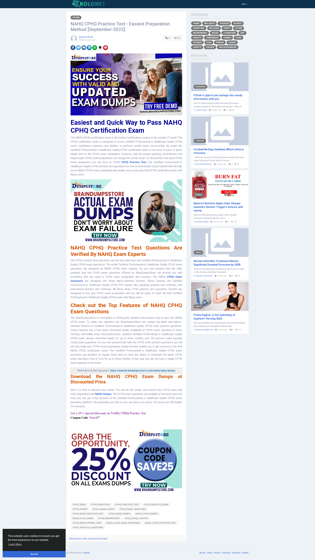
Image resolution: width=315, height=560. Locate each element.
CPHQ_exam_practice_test (88, 513)
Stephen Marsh (86, 37)
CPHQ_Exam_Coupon (136, 518)
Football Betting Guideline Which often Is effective (219, 151)
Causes (210, 47)
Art (242, 33)
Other (76, 17)
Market (245, 552)
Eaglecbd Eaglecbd (204, 330)
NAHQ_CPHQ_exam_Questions (123, 523)
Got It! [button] (34, 554)
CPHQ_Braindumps (109, 518)
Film (208, 42)
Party (227, 28)
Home (196, 23)
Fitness (197, 42)
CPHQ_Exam (79, 504)
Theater (224, 23)
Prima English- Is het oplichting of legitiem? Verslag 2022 (214, 316)
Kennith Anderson (204, 164)
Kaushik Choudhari (204, 276)
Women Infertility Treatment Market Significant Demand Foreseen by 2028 (217, 263)
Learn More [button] (15, 544)
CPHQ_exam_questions (133, 509)
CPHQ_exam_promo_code (87, 523)
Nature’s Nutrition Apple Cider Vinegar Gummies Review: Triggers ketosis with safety (218, 207)
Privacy (217, 552)
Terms (210, 552)
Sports (237, 23)
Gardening (212, 37)
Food (238, 37)
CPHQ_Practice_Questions (88, 527)
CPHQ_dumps (80, 509)
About (202, 552)
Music (215, 33)
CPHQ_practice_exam (156, 504)
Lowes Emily (201, 110)
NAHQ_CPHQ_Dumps (147, 513)
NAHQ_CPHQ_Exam (83, 518)
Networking (200, 33)
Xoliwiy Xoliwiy (202, 222)
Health (197, 37)
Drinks (220, 42)
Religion (214, 28)
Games (227, 37)
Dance (232, 42)
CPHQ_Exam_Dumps (104, 509)
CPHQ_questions (100, 504)
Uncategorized (227, 47)
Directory (236, 552)
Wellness (209, 23)
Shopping (198, 28)
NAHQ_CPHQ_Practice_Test (160, 523)
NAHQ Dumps (103, 394)
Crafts (197, 47)
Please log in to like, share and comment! (88, 538)
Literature (229, 33)
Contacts (226, 552)
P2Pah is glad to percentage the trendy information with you (218, 97)
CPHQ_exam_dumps (119, 513)
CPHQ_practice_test (127, 504)
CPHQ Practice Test (133, 162)
